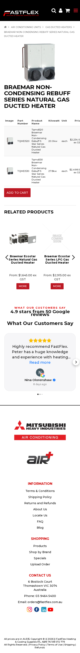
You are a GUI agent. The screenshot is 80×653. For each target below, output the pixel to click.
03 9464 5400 (45, 596)
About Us (40, 509)
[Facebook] (36, 609)
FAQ (40, 521)
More (23, 286)
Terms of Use (54, 644)
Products (40, 546)
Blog (40, 527)
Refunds (40, 647)
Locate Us (40, 515)
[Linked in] (44, 609)
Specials (40, 558)
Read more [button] (40, 362)
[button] (4, 362)
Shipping (69, 644)
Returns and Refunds (40, 503)
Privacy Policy (37, 644)
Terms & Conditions (40, 491)
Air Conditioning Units (26, 27)
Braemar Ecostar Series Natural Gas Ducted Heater (23, 259)
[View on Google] (40, 372)
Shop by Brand (40, 552)
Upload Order (40, 564)
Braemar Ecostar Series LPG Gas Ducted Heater (57, 259)
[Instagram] (29, 609)
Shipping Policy (40, 497)
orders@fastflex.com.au (44, 602)
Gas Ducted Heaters (58, 27)
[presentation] (7, 257)
